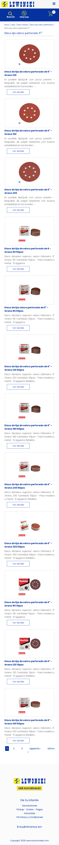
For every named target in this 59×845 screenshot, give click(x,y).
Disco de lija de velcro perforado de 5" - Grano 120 (28, 73)
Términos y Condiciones (29, 817)
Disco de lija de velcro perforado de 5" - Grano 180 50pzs (28, 427)
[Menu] (52, 3)
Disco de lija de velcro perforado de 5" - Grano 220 (28, 191)
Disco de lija (22, 24)
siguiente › (35, 748)
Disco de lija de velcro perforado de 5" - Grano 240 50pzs (28, 486)
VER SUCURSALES (29, 788)
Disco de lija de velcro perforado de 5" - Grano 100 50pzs (28, 722)
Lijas (13, 24)
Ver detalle (18, 92)
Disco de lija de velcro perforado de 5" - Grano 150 (28, 132)
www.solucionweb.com (37, 840)
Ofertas (24, 17)
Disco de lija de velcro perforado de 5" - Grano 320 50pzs (28, 545)
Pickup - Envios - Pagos (29, 809)
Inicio (6, 24)
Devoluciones (29, 805)
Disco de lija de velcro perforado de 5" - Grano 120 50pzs (28, 368)
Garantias (29, 813)
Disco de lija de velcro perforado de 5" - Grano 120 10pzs (28, 663)
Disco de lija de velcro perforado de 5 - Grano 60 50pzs (27, 250)
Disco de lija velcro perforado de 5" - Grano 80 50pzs (26, 309)
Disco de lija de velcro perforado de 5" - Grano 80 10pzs (28, 604)
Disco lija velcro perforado (41, 24)
